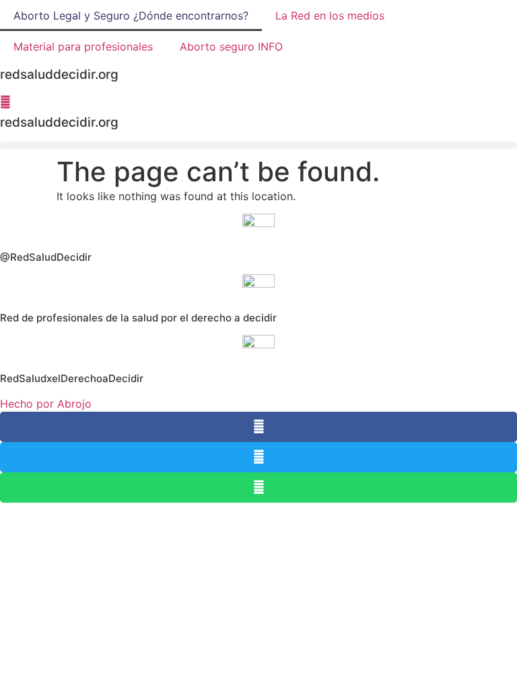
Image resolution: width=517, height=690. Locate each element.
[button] (258, 145)
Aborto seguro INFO (231, 46)
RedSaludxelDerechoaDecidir (71, 378)
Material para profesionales (83, 46)
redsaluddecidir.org (59, 122)
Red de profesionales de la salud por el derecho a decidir (138, 317)
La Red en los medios (329, 15)
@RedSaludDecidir (46, 257)
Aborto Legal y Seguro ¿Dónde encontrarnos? (130, 15)
